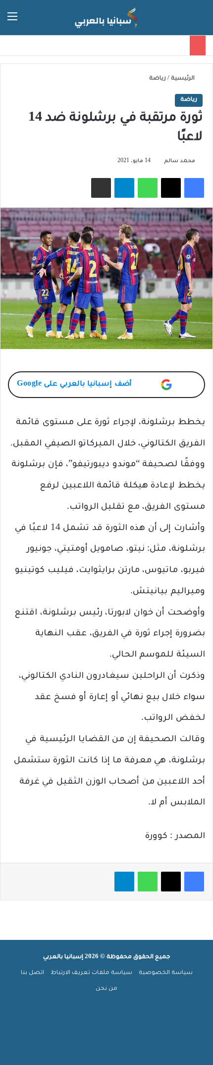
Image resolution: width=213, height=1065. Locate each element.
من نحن (106, 989)
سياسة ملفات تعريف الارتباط (91, 973)
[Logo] (106, 17)
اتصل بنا (32, 973)
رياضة (157, 79)
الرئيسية (183, 79)
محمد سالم (179, 161)
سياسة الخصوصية (166, 973)
